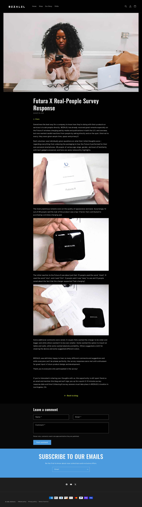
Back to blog (72, 395)
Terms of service (43, 501)
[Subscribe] (87, 469)
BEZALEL (13, 501)
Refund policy (22, 501)
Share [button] (37, 119)
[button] (125, 6)
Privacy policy (32, 501)
